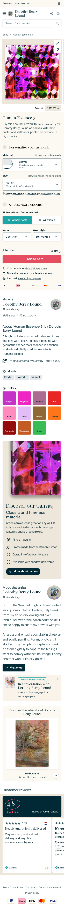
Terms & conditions (13, 887)
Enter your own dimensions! (33, 193)
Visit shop (9, 315)
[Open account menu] (52, 13)
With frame (49, 220)
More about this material (48, 155)
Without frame (19, 220)
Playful (8, 377)
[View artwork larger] (58, 43)
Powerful (22, 377)
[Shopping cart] (58, 13)
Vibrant (35, 377)
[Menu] (4, 13)
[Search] (57, 23)
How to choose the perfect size (44, 175)
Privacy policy (32, 892)
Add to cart (35, 259)
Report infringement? (50, 887)
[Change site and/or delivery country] (59, 3)
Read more (27, 315)
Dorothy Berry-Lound (27, 13)
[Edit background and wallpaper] (58, 49)
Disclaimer (30, 887)
